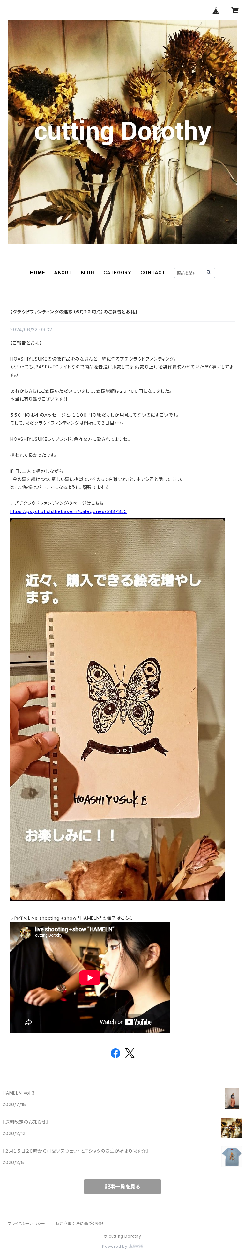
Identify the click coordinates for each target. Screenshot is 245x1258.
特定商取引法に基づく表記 (79, 1223)
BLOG (87, 272)
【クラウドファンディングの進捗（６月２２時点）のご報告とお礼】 (74, 311)
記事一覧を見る (122, 1186)
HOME (37, 272)
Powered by (115, 1246)
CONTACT (153, 272)
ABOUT (63, 272)
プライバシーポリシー (26, 1223)
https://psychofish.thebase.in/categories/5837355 (68, 511)
